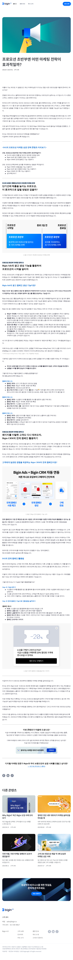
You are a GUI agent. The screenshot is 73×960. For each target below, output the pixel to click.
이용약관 (4, 951)
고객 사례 (20, 931)
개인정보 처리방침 (13, 951)
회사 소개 (30, 4)
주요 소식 (20, 938)
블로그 (15, 4)
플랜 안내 (22, 4)
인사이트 (20, 935)
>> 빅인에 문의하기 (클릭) (36, 766)
